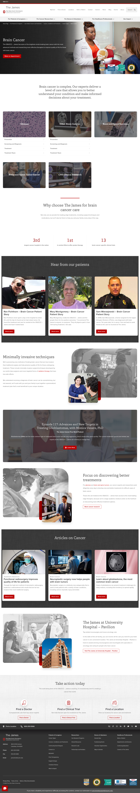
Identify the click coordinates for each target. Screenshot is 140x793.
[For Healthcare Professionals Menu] (113, 19)
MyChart (52, 10)
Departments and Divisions (124, 742)
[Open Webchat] (5, 788)
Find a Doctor (62, 10)
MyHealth (51, 753)
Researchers (75, 735)
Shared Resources (76, 742)
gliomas (88, 485)
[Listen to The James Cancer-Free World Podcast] (124, 726)
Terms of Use (14, 781)
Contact (90, 10)
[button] (70, 447)
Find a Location (114, 718)
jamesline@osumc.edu (17, 758)
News (104, 10)
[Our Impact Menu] (132, 19)
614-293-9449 (15, 754)
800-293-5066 (29, 726)
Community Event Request (56, 746)
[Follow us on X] (132, 726)
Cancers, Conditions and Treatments (52, 23)
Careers (97, 10)
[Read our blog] (128, 726)
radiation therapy (44, 371)
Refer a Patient (81, 10)
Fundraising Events (99, 742)
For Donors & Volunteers (72, 19)
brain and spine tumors (101, 485)
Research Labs (75, 746)
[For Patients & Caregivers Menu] (27, 19)
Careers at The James (123, 749)
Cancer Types (65, 23)
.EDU (5, 1)
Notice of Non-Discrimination (27, 781)
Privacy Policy (6, 781)
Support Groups (53, 761)
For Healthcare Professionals (102, 19)
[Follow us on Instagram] (117, 726)
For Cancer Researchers (45, 19)
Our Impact (127, 19)
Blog (110, 10)
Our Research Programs (78, 738)
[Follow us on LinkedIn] (120, 726)
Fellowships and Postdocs (78, 749)
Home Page (5, 23)
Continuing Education (123, 746)
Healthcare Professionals (124, 735)
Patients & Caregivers (55, 735)
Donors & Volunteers (100, 735)
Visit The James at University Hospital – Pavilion (101, 651)
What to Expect (53, 768)
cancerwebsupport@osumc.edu (102, 791)
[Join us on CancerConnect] (109, 726)
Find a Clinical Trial (68, 718)
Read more (9, 331)
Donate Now (97, 738)
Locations (71, 10)
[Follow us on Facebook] (113, 726)
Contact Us (52, 749)
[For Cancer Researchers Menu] (54, 19)
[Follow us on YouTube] (136, 726)
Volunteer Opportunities (100, 746)
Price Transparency (54, 757)
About (122, 10)
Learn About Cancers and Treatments (33, 23)
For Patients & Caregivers (17, 19)
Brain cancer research (92, 507)
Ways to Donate (98, 749)
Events (116, 10)
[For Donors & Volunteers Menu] (82, 19)
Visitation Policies (53, 765)
